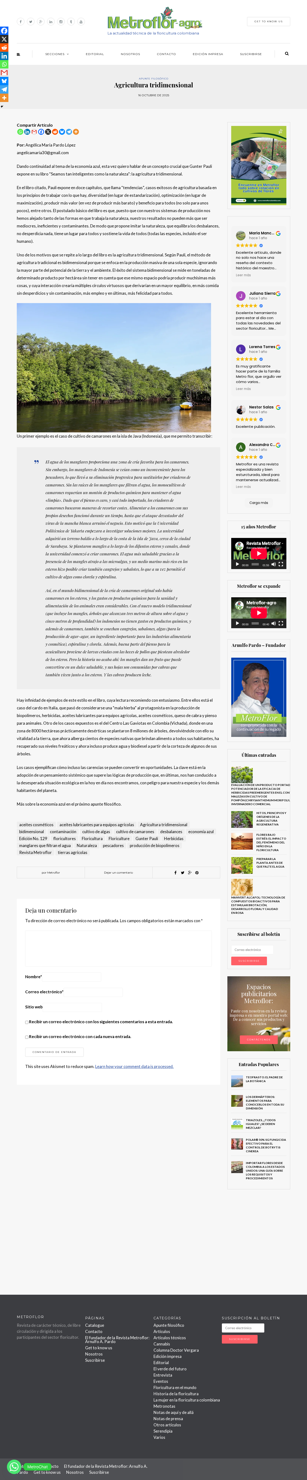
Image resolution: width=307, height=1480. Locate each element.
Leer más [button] (243, 275)
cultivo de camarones (135, 831)
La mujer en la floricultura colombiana (187, 1399)
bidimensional (31, 831)
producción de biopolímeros (154, 845)
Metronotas (164, 1406)
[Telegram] (69, 132)
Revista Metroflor (35, 852)
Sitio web (34, 1006)
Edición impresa (208, 54)
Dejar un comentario (118, 872)
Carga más (258, 502)
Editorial (95, 54)
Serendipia (163, 1431)
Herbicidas (173, 838)
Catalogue (94, 1325)
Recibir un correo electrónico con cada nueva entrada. (80, 1036)
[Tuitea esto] (182, 873)
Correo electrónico (44, 991)
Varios (159, 1437)
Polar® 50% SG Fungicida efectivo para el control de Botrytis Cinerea (266, 1145)
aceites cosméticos (36, 824)
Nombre (33, 976)
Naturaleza (87, 845)
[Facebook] (41, 132)
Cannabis (162, 1343)
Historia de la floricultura (176, 1393)
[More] (76, 132)
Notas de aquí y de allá (174, 1412)
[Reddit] (55, 132)
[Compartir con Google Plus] (190, 873)
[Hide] (2, 106)
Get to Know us (268, 21)
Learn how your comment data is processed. (134, 1066)
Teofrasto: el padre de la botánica (264, 1079)
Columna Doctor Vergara (176, 1350)
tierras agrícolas (72, 852)
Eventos (161, 1381)
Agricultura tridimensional (163, 824)
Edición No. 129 (33, 838)
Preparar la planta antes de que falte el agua (270, 862)
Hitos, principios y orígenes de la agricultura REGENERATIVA (271, 818)
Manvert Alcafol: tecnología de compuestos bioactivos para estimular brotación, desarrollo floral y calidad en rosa (258, 905)
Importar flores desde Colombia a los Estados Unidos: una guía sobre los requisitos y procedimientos (265, 1170)
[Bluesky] (62, 132)
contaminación (63, 831)
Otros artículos (167, 1424)
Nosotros (130, 54)
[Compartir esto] (175, 873)
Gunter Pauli (147, 838)
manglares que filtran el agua (45, 845)
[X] (48, 132)
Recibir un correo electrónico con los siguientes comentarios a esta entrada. (101, 1021)
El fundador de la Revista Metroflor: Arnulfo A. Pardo (117, 1339)
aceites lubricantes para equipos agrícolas (96, 824)
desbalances (171, 831)
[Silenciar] (273, 564)
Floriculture (119, 838)
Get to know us (98, 1347)
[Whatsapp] (20, 132)
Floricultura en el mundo (175, 1387)
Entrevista (163, 1375)
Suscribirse (251, 54)
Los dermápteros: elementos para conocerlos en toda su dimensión (265, 1102)
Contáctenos (259, 1039)
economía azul (201, 831)
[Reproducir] (237, 564)
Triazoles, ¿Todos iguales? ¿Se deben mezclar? (261, 1124)
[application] (259, 553)
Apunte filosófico (153, 78)
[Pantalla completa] (280, 564)
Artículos (162, 1331)
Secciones (55, 54)
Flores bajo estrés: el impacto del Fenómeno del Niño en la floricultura (271, 842)
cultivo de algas (96, 831)
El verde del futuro (170, 1368)
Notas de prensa (168, 1418)
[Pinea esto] (197, 873)
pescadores (113, 845)
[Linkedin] (27, 132)
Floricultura (92, 838)
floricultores (64, 838)
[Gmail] (34, 132)
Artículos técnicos (170, 1337)
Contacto (166, 54)
